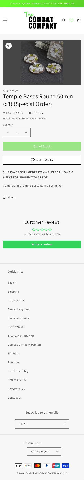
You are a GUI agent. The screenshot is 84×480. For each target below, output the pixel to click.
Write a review (42, 244)
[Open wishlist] (71, 20)
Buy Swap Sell (16, 327)
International (16, 300)
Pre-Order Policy (18, 371)
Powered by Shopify (57, 472)
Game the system (19, 309)
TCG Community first (21, 336)
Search (12, 282)
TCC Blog (13, 353)
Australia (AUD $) (40, 451)
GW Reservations (18, 318)
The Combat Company (35, 472)
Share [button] (11, 197)
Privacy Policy (16, 388)
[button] (5, 20)
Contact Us (15, 397)
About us (13, 362)
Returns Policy (17, 379)
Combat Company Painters (25, 344)
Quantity (8, 124)
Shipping (20, 118)
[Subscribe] (64, 424)
